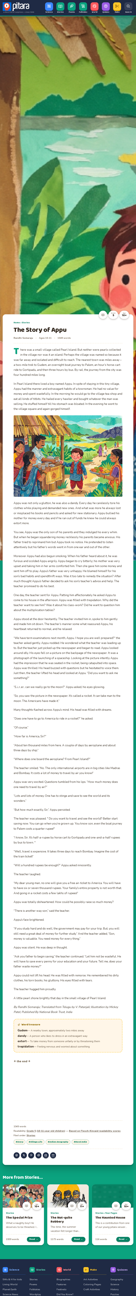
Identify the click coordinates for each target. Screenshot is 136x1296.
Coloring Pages (92, 1284)
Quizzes (122, 1270)
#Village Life (35, 1141)
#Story (19, 1141)
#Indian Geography (58, 1141)
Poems (33, 1284)
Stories (26, 322)
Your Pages (111, 1213)
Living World (10, 1284)
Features (61, 1284)
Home (17, 322)
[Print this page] (46, 1155)
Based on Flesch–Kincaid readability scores (95, 1131)
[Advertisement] (68, 1091)
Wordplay (35, 1294)
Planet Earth (10, 1289)
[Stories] (103, 315)
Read (33, 1239)
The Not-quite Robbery (61, 1219)
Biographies (63, 1279)
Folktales (35, 1289)
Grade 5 (31, 1131)
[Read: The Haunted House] (112, 1196)
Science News (10, 1294)
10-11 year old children (51, 1131)
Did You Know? (65, 1294)
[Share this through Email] (53, 1155)
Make (93, 1270)
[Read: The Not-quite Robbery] (68, 1196)
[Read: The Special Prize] (23, 1196)
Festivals (61, 1289)
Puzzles (114, 1294)
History (114, 1289)
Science (14, 1270)
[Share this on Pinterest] (31, 1155)
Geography (116, 1279)
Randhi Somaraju (23, 338)
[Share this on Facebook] (17, 1155)
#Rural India (80, 1141)
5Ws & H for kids (12, 1279)
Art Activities (90, 1279)
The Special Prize (19, 1217)
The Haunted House (110, 1217)
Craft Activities (91, 1289)
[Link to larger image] (68, 456)
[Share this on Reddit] (38, 1155)
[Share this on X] (24, 1155)
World (67, 1270)
